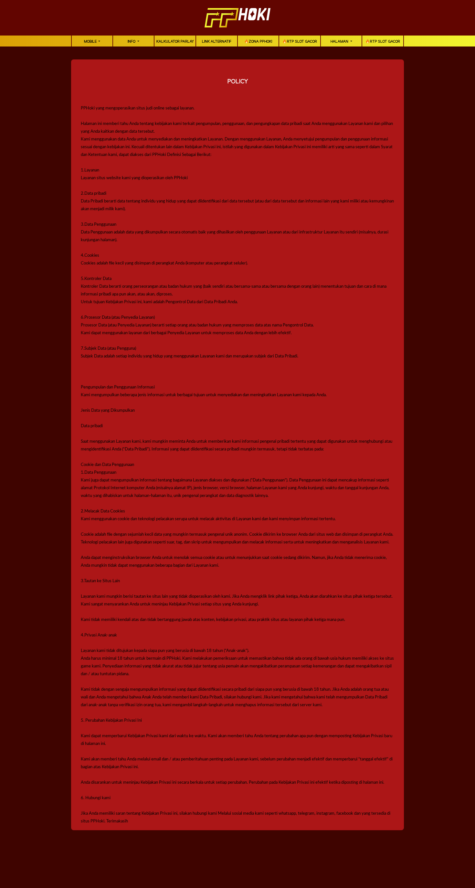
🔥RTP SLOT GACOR (299, 41)
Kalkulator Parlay (175, 41)
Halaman (340, 41)
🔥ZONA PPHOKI (258, 41)
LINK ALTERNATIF (216, 41)
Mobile (91, 41)
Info (132, 41)
